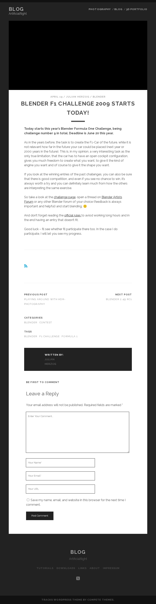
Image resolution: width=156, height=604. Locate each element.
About (95, 568)
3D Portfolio (136, 9)
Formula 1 (70, 336)
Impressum (111, 568)
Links (82, 568)
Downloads (66, 568)
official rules (72, 215)
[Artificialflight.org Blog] (26, 266)
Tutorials (45, 568)
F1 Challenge (49, 336)
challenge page (65, 197)
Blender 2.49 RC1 (119, 299)
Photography (100, 9)
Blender (99, 96)
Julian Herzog (77, 96)
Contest (45, 322)
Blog (16, 9)
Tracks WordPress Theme (61, 599)
